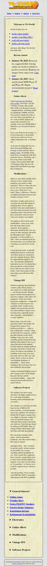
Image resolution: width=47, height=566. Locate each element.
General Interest (20, 491)
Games (17, 14)
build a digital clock (21, 43)
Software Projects (21, 550)
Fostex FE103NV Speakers (22, 504)
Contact (36, 14)
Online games (16, 497)
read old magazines (20, 40)
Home (9, 14)
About (26, 14)
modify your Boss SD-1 (22, 37)
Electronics (18, 519)
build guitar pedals (20, 33)
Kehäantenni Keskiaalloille (23, 514)
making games (15, 152)
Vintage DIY (18, 542)
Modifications (19, 534)
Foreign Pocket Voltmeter (22, 507)
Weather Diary (17, 500)
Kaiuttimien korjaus (19, 510)
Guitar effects (19, 527)
